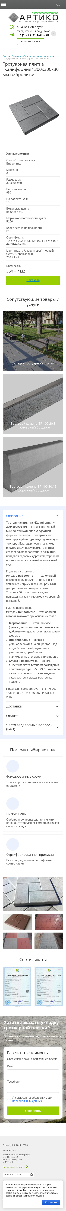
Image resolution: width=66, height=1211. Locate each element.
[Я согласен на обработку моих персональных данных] (9, 1098)
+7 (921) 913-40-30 (33, 34)
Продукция (17, 56)
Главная (6, 56)
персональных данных (27, 1101)
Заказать (33, 280)
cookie (9, 1196)
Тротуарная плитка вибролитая (39, 56)
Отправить (33, 1111)
